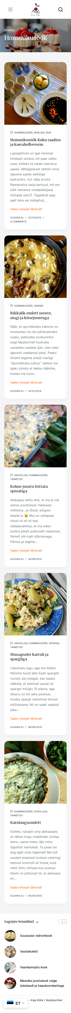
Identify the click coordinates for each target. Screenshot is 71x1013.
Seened (38, 305)
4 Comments (18, 221)
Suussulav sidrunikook (36, 935)
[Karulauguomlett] (35, 772)
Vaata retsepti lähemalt (26, 209)
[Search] (60, 9)
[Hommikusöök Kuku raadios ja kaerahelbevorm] (35, 93)
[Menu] (10, 9)
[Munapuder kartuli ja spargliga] (35, 604)
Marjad (39, 132)
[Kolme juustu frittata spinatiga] (35, 436)
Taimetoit (16, 479)
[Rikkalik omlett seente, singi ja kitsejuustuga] (35, 266)
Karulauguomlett (25, 822)
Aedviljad (21, 475)
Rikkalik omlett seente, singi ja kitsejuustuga (31, 315)
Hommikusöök (23, 132)
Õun (48, 132)
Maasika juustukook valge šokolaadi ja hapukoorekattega (42, 983)
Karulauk (40, 811)
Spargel (54, 643)
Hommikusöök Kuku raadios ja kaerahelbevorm (35, 142)
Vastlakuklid (28, 951)
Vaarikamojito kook (33, 967)
